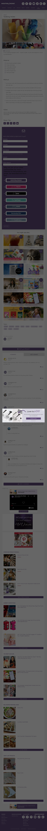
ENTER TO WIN (33, 418)
